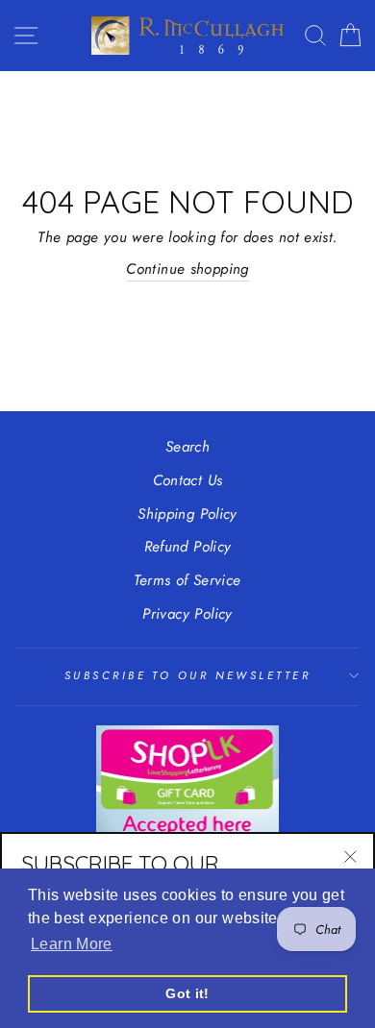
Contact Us (188, 480)
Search (187, 446)
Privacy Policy (187, 613)
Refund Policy (188, 546)
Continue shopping (187, 269)
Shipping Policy (188, 514)
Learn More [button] (71, 944)
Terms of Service (187, 580)
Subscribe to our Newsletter (187, 675)
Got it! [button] (187, 993)
